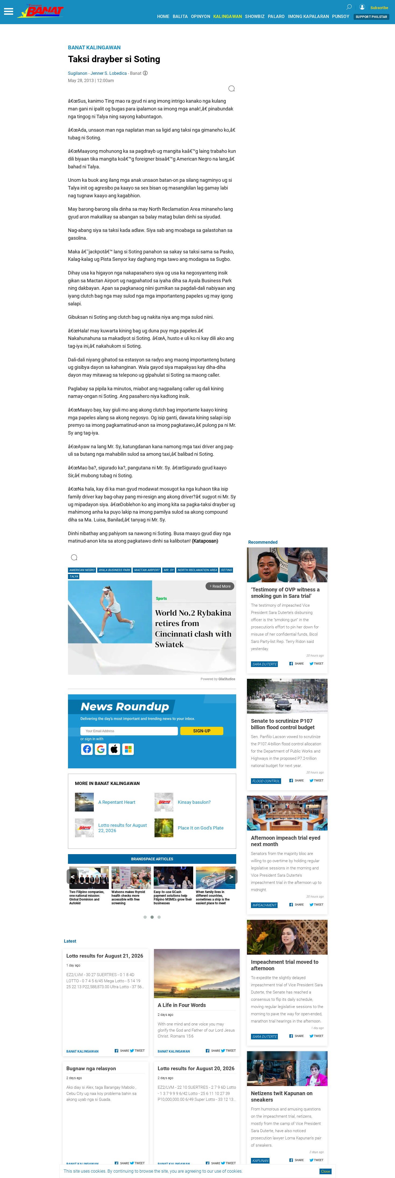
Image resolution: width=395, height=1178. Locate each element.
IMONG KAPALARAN (308, 16)
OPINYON (200, 16)
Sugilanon (77, 73)
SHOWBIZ (255, 16)
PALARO (276, 16)
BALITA (180, 16)
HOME (163, 16)
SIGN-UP (201, 731)
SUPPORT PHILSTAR (371, 17)
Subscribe (379, 8)
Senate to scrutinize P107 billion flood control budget (283, 724)
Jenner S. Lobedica (109, 73)
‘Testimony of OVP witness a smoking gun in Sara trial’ (285, 592)
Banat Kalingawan (94, 47)
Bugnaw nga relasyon (91, 1068)
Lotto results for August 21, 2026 (104, 956)
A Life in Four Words (182, 1005)
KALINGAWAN (227, 16)
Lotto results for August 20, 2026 (196, 1068)
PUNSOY (340, 16)
